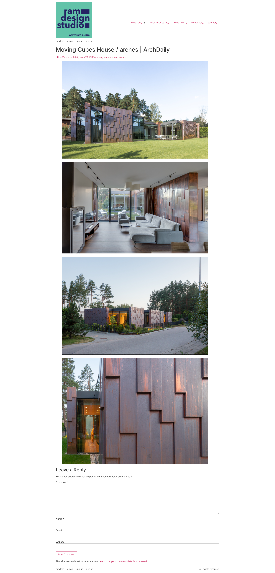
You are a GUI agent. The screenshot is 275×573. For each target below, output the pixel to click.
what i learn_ (180, 22)
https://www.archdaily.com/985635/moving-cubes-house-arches (91, 57)
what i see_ (197, 22)
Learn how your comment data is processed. (123, 561)
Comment (62, 482)
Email (60, 530)
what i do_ (136, 22)
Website (60, 542)
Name (60, 519)
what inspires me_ (159, 22)
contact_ (212, 22)
